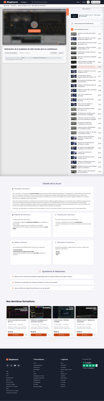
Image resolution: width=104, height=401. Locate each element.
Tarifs (83, 2)
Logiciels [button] (64, 359)
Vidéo (34, 373)
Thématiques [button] (38, 359)
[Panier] (88, 2)
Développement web (38, 376)
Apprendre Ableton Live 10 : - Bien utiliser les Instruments (32, 5)
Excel (62, 371)
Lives (78, 2)
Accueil (7, 5)
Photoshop (63, 365)
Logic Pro (63, 380)
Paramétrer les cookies (11, 386)
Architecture (36, 367)
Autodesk (63, 367)
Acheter (16, 334)
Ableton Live (64, 373)
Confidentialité (9, 378)
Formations (13, 5)
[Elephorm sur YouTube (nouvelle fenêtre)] (15, 365)
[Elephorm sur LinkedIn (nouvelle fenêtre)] (18, 365)
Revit (62, 363)
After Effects (64, 378)
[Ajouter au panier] (25, 334)
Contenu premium (34, 31)
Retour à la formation (11, 53)
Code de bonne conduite (12, 390)
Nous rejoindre (9, 382)
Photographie (36, 382)
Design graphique (37, 365)
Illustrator (63, 376)
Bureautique (36, 369)
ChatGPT (63, 386)
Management (36, 380)
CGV (7, 375)
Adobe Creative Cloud (66, 369)
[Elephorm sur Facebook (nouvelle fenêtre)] (7, 365)
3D (34, 371)
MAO (34, 363)
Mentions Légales (10, 384)
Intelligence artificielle (38, 378)
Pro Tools (63, 382)
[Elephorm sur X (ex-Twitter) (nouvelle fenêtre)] (11, 365)
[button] (50, 340)
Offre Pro (8, 380)
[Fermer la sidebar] (67, 11)
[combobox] (53, 2)
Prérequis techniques (11, 392)
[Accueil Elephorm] (12, 359)
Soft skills (35, 384)
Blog (7, 388)
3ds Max (63, 384)
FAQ (7, 373)
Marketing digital (37, 386)
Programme (87, 9)
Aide (7, 371)
